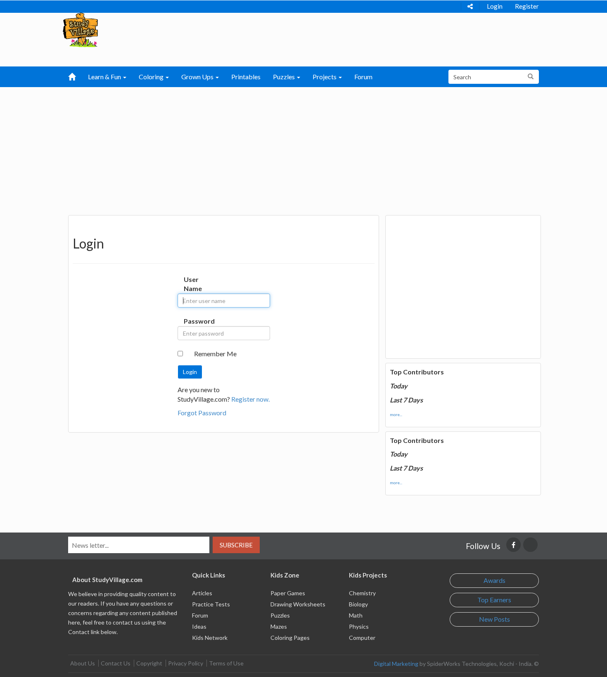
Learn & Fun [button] (105, 76)
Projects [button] (325, 76)
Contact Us (115, 663)
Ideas (199, 626)
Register (527, 6)
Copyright (149, 663)
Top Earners (494, 600)
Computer (362, 637)
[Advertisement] (303, 149)
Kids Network (210, 637)
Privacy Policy (185, 663)
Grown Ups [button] (198, 76)
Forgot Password (202, 413)
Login (495, 6)
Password (192, 321)
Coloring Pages (290, 637)
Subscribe (236, 545)
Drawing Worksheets (297, 604)
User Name (192, 284)
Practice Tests (211, 604)
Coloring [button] (152, 76)
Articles (202, 593)
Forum (363, 76)
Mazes (278, 626)
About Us (82, 663)
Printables (246, 76)
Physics (359, 626)
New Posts (494, 619)
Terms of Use (226, 663)
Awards (494, 580)
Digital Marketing (396, 663)
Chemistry (362, 593)
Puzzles (280, 615)
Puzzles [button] (284, 76)
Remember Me (215, 353)
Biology (358, 604)
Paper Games (287, 593)
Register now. (250, 399)
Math (356, 615)
